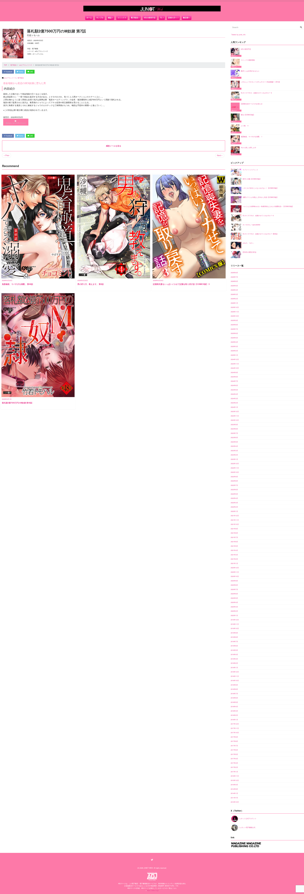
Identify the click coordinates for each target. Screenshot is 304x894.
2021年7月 (234, 537)
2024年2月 (234, 403)
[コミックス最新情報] (236, 63)
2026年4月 (234, 290)
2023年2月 (234, 455)
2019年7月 (234, 641)
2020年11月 (235, 572)
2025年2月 (234, 351)
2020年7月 (234, 589)
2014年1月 (234, 793)
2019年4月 (234, 654)
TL (161, 18)
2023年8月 (234, 429)
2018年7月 (234, 693)
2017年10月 (235, 732)
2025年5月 (234, 338)
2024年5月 (234, 390)
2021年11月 (235, 520)
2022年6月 (234, 489)
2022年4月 (234, 498)
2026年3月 (234, 294)
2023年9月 (234, 424)
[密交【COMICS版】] (236, 118)
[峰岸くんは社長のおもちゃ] (236, 74)
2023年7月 (234, 433)
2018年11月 (235, 676)
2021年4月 (234, 550)
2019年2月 (234, 663)
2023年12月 (235, 411)
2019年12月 (235, 620)
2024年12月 (235, 359)
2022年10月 (235, 472)
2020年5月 (234, 598)
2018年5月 (234, 702)
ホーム (89, 18)
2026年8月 (234, 272)
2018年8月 (234, 689)
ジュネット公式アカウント (247, 818)
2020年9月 (234, 581)
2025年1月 (234, 355)
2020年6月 (234, 594)
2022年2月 (234, 507)
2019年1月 (234, 667)
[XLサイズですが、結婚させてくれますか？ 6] (236, 96)
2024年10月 (235, 368)
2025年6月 (234, 333)
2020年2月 (234, 611)
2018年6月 (234, 698)
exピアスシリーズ (10, 78)
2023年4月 (234, 446)
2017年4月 (234, 758)
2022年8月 (234, 481)
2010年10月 (235, 802)
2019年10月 (235, 628)
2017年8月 (234, 741)
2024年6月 (234, 385)
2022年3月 (234, 502)
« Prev (6, 155)
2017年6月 (234, 750)
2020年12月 (235, 567)
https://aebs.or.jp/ (153, 890)
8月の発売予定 (150, 18)
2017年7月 (234, 745)
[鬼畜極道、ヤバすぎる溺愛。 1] (236, 139)
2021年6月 (234, 541)
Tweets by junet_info (238, 34)
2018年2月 (234, 715)
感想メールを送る (113, 145)
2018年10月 (235, 680)
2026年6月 (234, 281)
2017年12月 (235, 724)
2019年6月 (234, 646)
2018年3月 (234, 711)
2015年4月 (234, 784)
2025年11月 (235, 312)
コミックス (121, 18)
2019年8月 (234, 637)
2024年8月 (234, 377)
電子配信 (20, 78)
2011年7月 (234, 798)
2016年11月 (235, 776)
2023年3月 (234, 450)
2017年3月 (234, 763)
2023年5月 (234, 442)
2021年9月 (234, 528)
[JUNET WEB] (152, 8)
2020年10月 (235, 576)
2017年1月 (234, 771)
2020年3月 (234, 607)
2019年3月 (234, 659)
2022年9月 (234, 476)
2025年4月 (234, 342)
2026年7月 (234, 277)
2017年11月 (235, 728)
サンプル (99, 18)
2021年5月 (234, 546)
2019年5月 (234, 650)
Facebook (8, 71)
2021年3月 (234, 555)
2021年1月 (234, 563)
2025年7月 (234, 329)
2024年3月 (234, 398)
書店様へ (186, 18)
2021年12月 (235, 515)
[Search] (301, 27)
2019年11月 (235, 624)
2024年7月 (234, 381)
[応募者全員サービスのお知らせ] (236, 107)
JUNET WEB (148, 868)
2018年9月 (234, 685)
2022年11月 (235, 468)
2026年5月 (234, 285)
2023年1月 (234, 459)
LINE (31, 71)
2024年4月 (234, 394)
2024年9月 (234, 372)
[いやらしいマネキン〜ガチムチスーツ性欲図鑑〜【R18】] (236, 85)
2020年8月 (234, 585)
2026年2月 (234, 298)
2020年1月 (234, 615)
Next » (219, 155)
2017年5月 (234, 754)
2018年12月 (235, 672)
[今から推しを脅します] (236, 150)
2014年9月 (234, 789)
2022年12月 (235, 463)
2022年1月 (234, 511)
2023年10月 (235, 420)
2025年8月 (234, 324)
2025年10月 (235, 316)
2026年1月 (234, 303)
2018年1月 (234, 719)
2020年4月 (234, 602)
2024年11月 (235, 364)
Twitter (20, 71)
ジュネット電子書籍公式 (246, 827)
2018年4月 (234, 706)
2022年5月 (234, 494)
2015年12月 (235, 780)
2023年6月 (234, 437)
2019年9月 (234, 633)
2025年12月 (235, 307)
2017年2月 (234, 767)
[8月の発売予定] (236, 52)
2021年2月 (234, 559)
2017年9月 (234, 737)
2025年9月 (234, 320)
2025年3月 (234, 346)
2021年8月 (234, 533)
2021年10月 (235, 524)
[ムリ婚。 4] (236, 129)
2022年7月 (234, 485)
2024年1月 (234, 407)
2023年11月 (235, 416)
